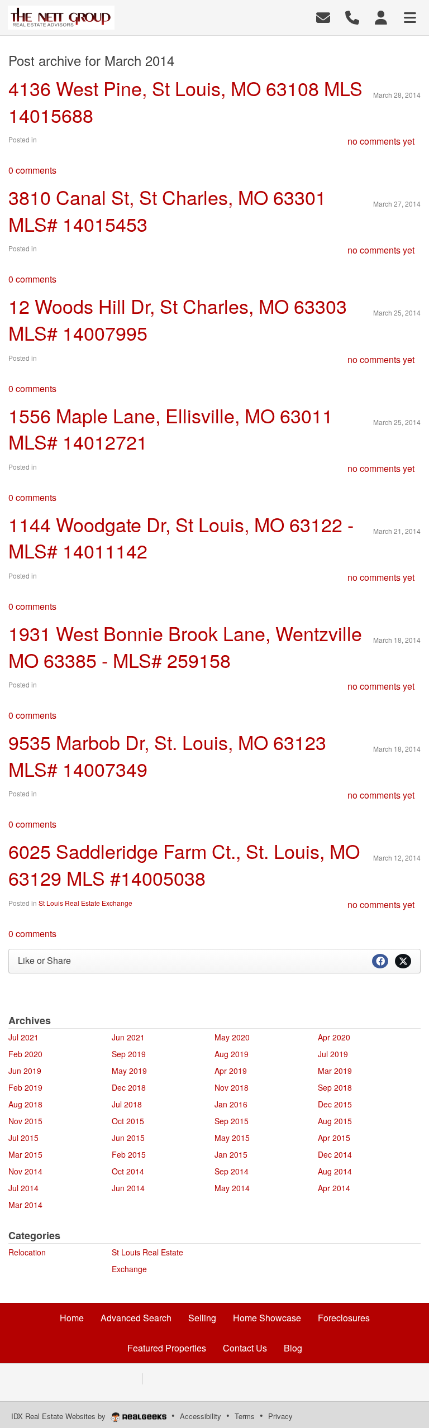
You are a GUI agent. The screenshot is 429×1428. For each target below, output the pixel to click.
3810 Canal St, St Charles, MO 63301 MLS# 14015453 (167, 210)
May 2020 (232, 1037)
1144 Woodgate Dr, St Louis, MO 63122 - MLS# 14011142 (181, 537)
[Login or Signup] (381, 16)
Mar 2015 (25, 1154)
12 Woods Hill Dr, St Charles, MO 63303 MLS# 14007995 (177, 319)
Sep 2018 (335, 1087)
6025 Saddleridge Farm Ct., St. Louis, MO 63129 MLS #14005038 (184, 864)
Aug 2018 (25, 1104)
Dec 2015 (335, 1104)
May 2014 (232, 1187)
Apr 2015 (334, 1137)
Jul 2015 (23, 1137)
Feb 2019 (25, 1087)
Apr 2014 (334, 1187)
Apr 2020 (334, 1037)
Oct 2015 (128, 1120)
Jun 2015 (128, 1137)
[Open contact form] (323, 16)
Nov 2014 (25, 1171)
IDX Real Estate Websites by (59, 1416)
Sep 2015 (231, 1120)
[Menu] (410, 16)
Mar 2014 (25, 1204)
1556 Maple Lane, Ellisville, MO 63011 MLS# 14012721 (170, 429)
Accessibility (200, 1416)
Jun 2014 (128, 1187)
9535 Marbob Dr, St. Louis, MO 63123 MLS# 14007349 (167, 755)
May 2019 (129, 1070)
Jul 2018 (127, 1104)
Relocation (27, 1252)
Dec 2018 (129, 1087)
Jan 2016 (230, 1104)
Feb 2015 (129, 1154)
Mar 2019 (335, 1070)
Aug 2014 (335, 1171)
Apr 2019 (230, 1070)
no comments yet (380, 141)
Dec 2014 (335, 1154)
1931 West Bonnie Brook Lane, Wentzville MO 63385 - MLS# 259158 (185, 646)
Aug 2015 (335, 1120)
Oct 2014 (128, 1171)
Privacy (280, 1416)
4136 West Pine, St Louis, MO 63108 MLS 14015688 (185, 101)
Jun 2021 (128, 1037)
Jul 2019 (333, 1053)
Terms (245, 1416)
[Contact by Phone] (352, 16)
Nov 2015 (25, 1120)
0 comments (32, 170)
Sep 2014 (231, 1171)
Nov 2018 (231, 1087)
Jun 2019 (24, 1070)
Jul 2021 (23, 1037)
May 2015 (232, 1137)
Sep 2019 (129, 1053)
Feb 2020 (25, 1053)
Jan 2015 (230, 1154)
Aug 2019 (231, 1053)
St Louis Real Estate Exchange (85, 903)
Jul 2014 (23, 1187)
